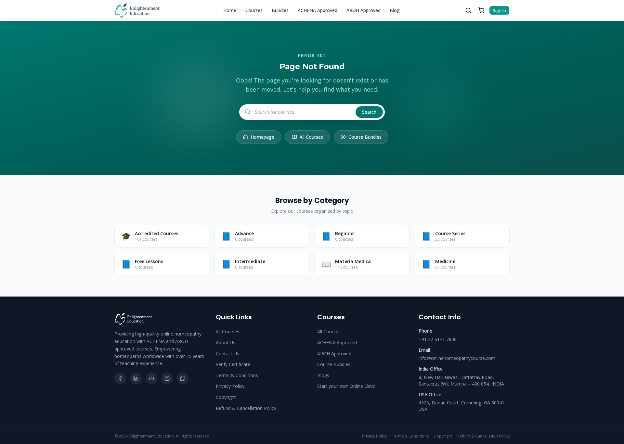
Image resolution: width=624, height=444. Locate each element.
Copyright (226, 397)
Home (229, 10)
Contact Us (227, 353)
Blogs (323, 375)
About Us (225, 342)
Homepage (262, 137)
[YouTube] (151, 378)
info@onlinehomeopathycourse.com (457, 358)
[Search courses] (468, 10)
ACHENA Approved (317, 10)
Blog (395, 10)
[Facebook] (120, 378)
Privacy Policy (230, 386)
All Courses (311, 137)
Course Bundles (365, 137)
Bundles (280, 10)
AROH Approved (363, 10)
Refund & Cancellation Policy (246, 408)
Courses (254, 10)
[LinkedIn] (136, 378)
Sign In (499, 10)
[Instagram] (167, 378)
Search (369, 112)
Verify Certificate (233, 364)
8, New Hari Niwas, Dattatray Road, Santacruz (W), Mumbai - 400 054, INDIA (461, 380)
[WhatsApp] (182, 378)
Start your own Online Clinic (346, 386)
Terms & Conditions (237, 375)
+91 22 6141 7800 (438, 339)
